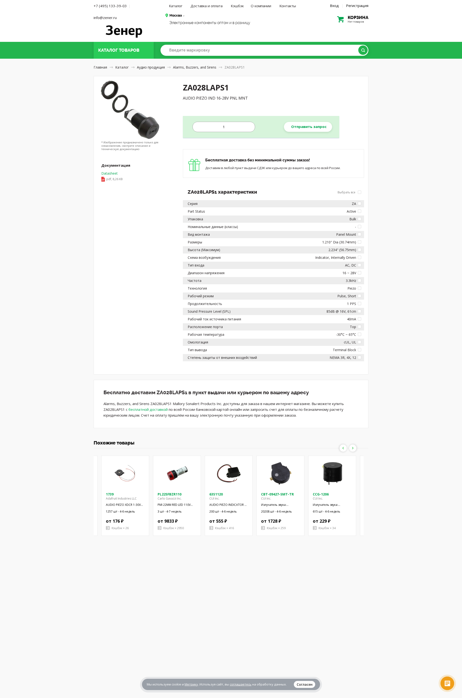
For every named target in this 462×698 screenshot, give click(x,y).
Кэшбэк (237, 5)
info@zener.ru (105, 17)
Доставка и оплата (207, 5)
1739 (110, 494)
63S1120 (216, 494)
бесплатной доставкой (148, 409)
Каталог (175, 5)
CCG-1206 (321, 494)
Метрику (191, 684)
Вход (334, 5)
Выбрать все (347, 192)
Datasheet (112, 176)
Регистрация (357, 5)
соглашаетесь (240, 684)
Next (352, 448)
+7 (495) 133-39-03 (110, 5)
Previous (343, 448)
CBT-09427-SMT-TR (277, 494)
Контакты (287, 5)
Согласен (305, 684)
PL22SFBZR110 (169, 494)
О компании (261, 5)
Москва (175, 15)
